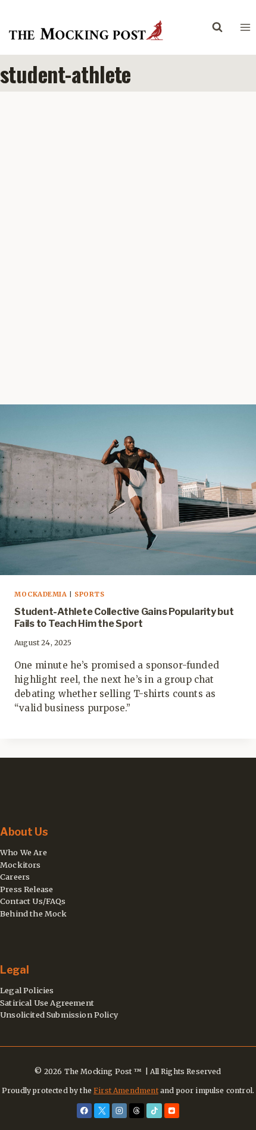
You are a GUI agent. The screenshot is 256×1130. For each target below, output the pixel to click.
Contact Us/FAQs (33, 901)
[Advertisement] (128, 257)
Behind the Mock (33, 913)
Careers (15, 876)
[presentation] (128, 489)
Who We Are (23, 852)
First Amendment (125, 1090)
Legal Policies (27, 990)
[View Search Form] (217, 27)
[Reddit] (172, 1111)
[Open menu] (245, 27)
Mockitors (20, 865)
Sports (89, 594)
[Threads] (137, 1111)
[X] (102, 1111)
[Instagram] (119, 1111)
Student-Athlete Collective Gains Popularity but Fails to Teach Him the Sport (124, 617)
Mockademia (40, 594)
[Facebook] (84, 1111)
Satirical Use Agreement (47, 1002)
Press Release (26, 889)
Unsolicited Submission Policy (59, 1014)
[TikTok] (154, 1111)
